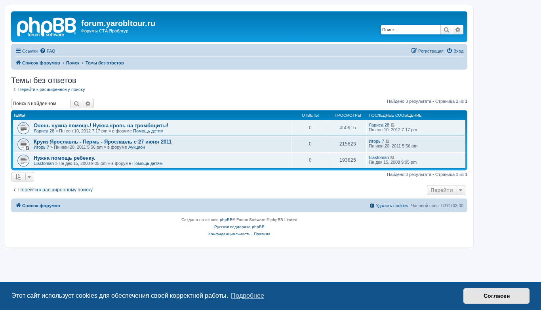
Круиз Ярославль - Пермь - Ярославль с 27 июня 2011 (102, 142)
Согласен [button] (497, 296)
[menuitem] (47, 51)
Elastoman (44, 163)
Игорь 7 (41, 147)
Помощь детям (148, 131)
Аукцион (136, 147)
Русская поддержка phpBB (239, 227)
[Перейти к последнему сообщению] (393, 125)
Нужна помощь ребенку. (64, 158)
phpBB (226, 219)
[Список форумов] (47, 25)
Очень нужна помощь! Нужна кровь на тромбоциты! (101, 126)
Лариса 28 (44, 131)
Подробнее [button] (247, 295)
